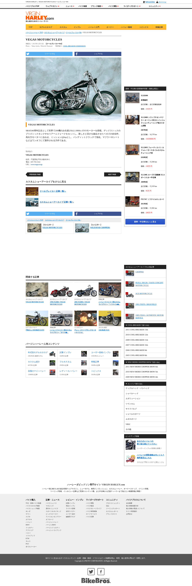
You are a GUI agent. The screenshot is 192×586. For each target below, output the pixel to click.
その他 (128, 429)
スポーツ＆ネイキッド (53, 511)
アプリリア (29, 530)
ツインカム (130, 404)
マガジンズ (50, 506)
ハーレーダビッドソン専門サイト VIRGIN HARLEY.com (96, 484)
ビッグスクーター (52, 514)
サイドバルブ (131, 409)
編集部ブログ (70, 516)
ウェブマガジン (51, 6)
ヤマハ (28, 514)
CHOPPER (139, 272)
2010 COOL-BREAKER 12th (137, 335)
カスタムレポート (112, 511)
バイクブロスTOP (32, 6)
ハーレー (29, 522)
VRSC (128, 424)
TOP (30, 27)
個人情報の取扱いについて (135, 508)
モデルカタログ (45, 27)
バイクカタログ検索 (33, 506)
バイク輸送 (90, 506)
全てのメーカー (31, 546)
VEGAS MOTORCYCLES (35, 302)
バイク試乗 (90, 516)
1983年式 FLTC (104, 330)
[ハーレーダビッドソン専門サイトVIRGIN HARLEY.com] (40, 16)
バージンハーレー (52, 522)
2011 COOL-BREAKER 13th (137, 330)
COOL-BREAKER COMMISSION (74, 46)
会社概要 (129, 503)
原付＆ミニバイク (52, 508)
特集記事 (159, 27)
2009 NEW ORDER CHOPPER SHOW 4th (142, 377)
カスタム (63, 27)
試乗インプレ (70, 503)
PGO (27, 544)
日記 (107, 506)
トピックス (144, 27)
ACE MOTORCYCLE (143, 293)
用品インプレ (70, 506)
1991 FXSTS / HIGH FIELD (145, 304)
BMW (28, 525)
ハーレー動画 (126, 27)
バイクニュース (51, 503)
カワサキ (29, 519)
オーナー (110, 27)
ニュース (69, 6)
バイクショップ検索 (33, 508)
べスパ (28, 533)
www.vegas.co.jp (36, 164)
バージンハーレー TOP (35, 220)
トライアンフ (30, 535)
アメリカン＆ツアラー (53, 516)
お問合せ (129, 514)
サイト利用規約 (131, 511)
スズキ (28, 516)
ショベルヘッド (132, 393)
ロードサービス (91, 514)
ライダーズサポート (131, 6)
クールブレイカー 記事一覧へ (53, 191)
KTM (27, 538)
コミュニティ (154, 6)
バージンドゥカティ (53, 527)
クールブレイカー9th (73, 220)
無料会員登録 (150, 2)
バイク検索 (82, 6)
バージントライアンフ (53, 530)
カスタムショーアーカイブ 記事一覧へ (57, 202)
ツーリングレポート (113, 508)
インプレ (77, 27)
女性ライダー (70, 511)
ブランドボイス (111, 514)
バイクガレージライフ (93, 508)
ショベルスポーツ (133, 414)
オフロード (50, 519)
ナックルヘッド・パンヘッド (137, 388)
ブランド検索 (96, 6)
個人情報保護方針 (132, 506)
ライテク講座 (70, 508)
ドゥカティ (29, 527)
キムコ (28, 541)
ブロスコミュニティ (113, 503)
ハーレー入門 (93, 27)
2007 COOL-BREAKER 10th (137, 345)
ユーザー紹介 (70, 514)
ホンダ (28, 511)
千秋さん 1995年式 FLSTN (35, 330)
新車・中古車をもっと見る (145, 222)
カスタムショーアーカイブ (54, 220)
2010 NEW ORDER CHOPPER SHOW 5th (142, 372)
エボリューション (133, 398)
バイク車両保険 (91, 511)
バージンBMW (51, 525)
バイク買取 (112, 6)
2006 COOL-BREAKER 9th (136, 350)
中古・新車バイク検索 (33, 503)
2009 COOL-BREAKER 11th (137, 340)
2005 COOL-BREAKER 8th (136, 355)
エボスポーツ (131, 419)
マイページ (162, 2)
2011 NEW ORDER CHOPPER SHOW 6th (142, 367)
